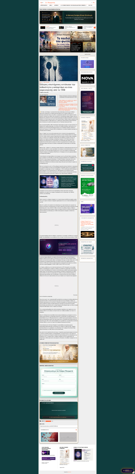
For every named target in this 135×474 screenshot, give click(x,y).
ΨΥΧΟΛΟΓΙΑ (48, 26)
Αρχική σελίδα (62, 467)
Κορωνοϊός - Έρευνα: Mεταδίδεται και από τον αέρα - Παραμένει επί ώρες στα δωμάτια (68, 438)
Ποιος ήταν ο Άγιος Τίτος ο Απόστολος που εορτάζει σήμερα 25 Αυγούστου (89, 48)
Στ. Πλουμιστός (50, 2)
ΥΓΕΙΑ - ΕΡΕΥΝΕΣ (46, 82)
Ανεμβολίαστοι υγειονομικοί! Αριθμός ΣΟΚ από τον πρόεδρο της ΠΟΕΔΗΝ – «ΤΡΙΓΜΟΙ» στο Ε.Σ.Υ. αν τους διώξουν (68, 105)
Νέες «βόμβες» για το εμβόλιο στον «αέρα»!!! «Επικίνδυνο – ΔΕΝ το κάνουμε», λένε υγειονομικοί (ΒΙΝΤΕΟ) (67, 101)
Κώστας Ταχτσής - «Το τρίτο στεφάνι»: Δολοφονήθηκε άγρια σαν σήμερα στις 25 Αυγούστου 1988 (76, 48)
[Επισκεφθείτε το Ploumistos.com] (51, 17)
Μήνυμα (43, 383)
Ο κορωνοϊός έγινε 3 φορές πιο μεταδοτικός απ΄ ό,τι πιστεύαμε (48, 439)
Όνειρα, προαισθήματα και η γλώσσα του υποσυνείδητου (50, 28)
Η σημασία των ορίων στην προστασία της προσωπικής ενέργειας (87, 27)
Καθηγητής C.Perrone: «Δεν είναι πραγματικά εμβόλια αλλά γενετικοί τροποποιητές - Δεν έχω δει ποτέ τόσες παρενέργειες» (67, 109)
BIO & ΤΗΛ (90, 5)
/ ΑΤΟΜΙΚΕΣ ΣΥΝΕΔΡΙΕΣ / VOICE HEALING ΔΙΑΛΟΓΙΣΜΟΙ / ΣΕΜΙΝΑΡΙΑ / (74, 5)
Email (43, 379)
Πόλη (60, 379)
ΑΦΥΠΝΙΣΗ (56, 5)
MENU (51, 5)
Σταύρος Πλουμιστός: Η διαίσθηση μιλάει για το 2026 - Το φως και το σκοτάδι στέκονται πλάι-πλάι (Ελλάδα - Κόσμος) (87, 223)
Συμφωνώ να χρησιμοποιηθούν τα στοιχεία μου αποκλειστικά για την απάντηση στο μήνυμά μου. (57, 390)
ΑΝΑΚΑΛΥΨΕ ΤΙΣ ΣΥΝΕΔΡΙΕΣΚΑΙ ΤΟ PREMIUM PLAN (87, 112)
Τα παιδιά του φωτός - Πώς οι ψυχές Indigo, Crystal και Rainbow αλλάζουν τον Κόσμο (70, 27)
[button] (87, 101)
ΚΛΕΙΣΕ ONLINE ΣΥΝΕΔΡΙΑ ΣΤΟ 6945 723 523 (58, 361)
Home (41, 82)
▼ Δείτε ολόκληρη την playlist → (88, 170)
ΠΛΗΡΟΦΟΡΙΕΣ (44, 5)
